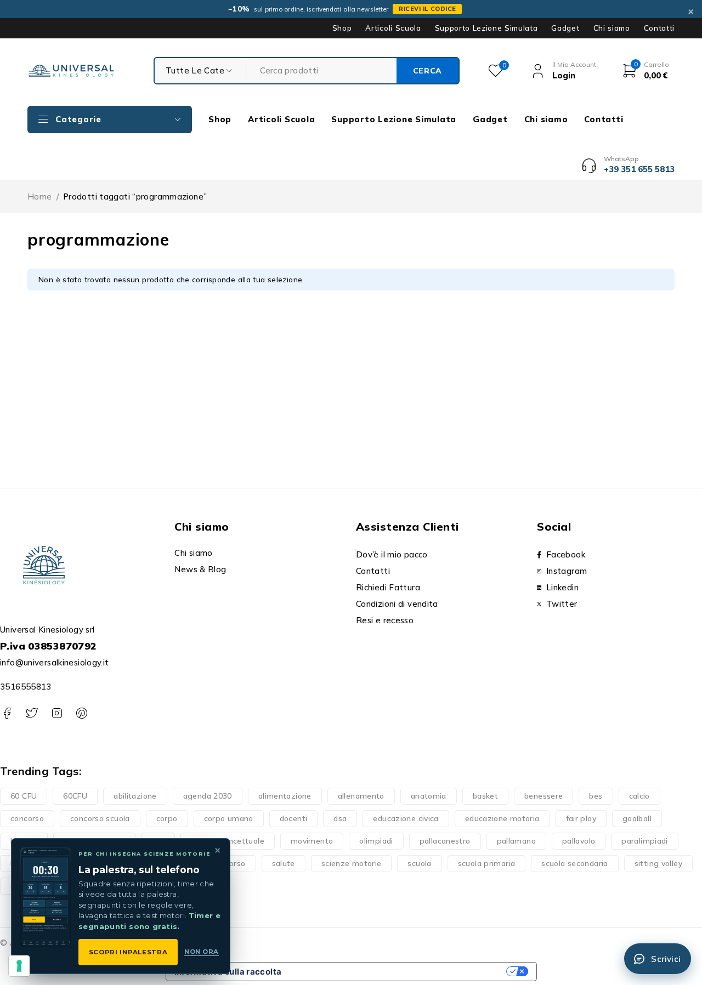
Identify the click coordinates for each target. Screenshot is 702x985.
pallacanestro (445, 841)
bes (595, 796)
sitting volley (658, 863)
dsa (340, 818)
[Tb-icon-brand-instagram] (57, 713)
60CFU (75, 796)
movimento (312, 841)
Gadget (565, 28)
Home (39, 196)
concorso (27, 818)
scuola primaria (487, 863)
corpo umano (228, 818)
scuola (419, 863)
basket (485, 796)
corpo (167, 818)
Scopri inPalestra (128, 952)
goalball (637, 818)
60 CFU (23, 796)
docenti (294, 818)
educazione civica (405, 818)
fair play (581, 818)
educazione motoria (502, 818)
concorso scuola (100, 818)
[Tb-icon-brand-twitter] (31, 713)
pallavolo (578, 841)
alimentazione (285, 796)
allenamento (361, 796)
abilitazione (135, 796)
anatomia (428, 796)
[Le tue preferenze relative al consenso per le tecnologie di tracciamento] (19, 965)
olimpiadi (376, 841)
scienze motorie (351, 863)
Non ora (201, 951)
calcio (639, 796)
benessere (543, 796)
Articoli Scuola (393, 28)
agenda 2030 (207, 796)
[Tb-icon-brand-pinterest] (81, 713)
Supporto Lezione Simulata (486, 28)
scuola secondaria (574, 863)
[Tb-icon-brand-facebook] (7, 713)
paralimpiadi (644, 841)
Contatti (659, 28)
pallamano (516, 841)
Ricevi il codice (427, 9)
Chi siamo (611, 28)
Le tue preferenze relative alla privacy (398, 971)
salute (283, 863)
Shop (342, 28)
